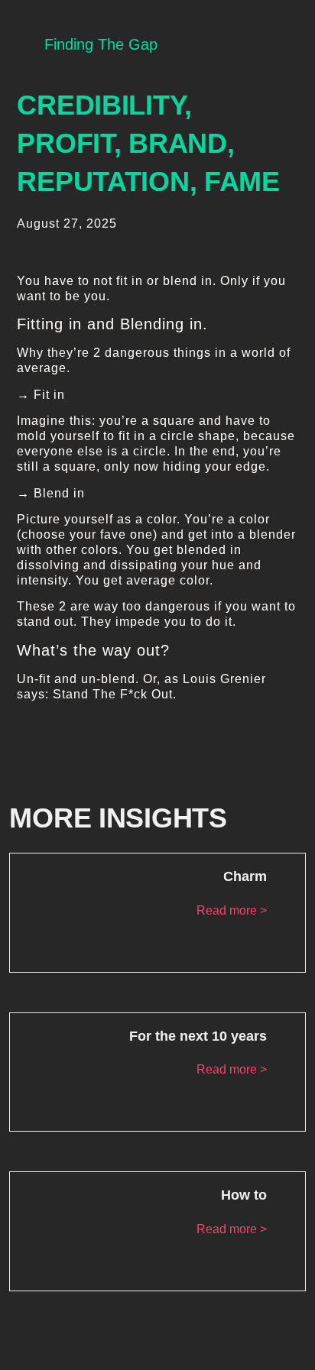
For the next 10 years (198, 1036)
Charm (245, 876)
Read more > (231, 910)
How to (244, 1195)
